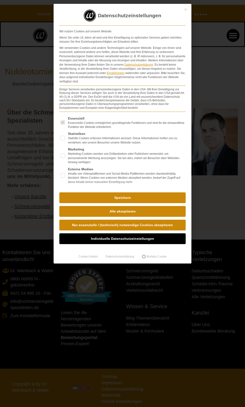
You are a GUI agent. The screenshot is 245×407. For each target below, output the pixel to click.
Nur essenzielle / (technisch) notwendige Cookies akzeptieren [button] (122, 225)
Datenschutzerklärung (138, 64)
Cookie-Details (88, 256)
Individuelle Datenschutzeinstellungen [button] (122, 239)
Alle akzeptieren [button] (123, 211)
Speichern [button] (122, 198)
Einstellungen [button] (116, 73)
